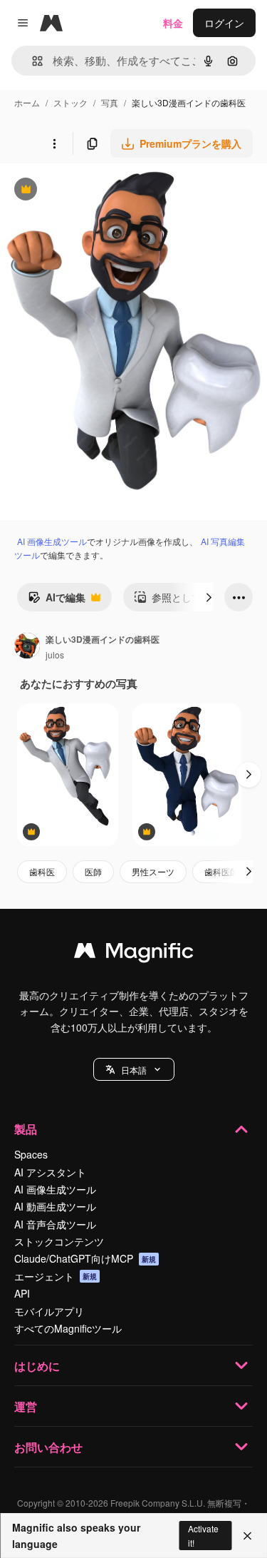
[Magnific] (134, 953)
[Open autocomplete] (31, 61)
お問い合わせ (48, 1447)
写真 (109, 102)
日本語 (134, 1070)
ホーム (27, 102)
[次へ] (208, 597)
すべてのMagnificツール (68, 1328)
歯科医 (42, 871)
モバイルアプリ (49, 1311)
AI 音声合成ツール (55, 1224)
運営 (25, 1406)
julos (55, 654)
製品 (25, 1129)
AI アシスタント (50, 1172)
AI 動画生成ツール (55, 1206)
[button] (133, 1069)
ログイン (224, 23)
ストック (70, 102)
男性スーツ (153, 871)
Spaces (31, 1154)
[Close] (247, 1535)
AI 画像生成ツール (52, 541)
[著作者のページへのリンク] (27, 647)
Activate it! (203, 1535)
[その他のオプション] (54, 143)
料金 (173, 23)
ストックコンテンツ (59, 1241)
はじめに (37, 1366)
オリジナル (98, 190)
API (22, 1293)
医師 (93, 871)
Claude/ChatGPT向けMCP (85, 1258)
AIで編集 (56, 600)
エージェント (55, 1276)
